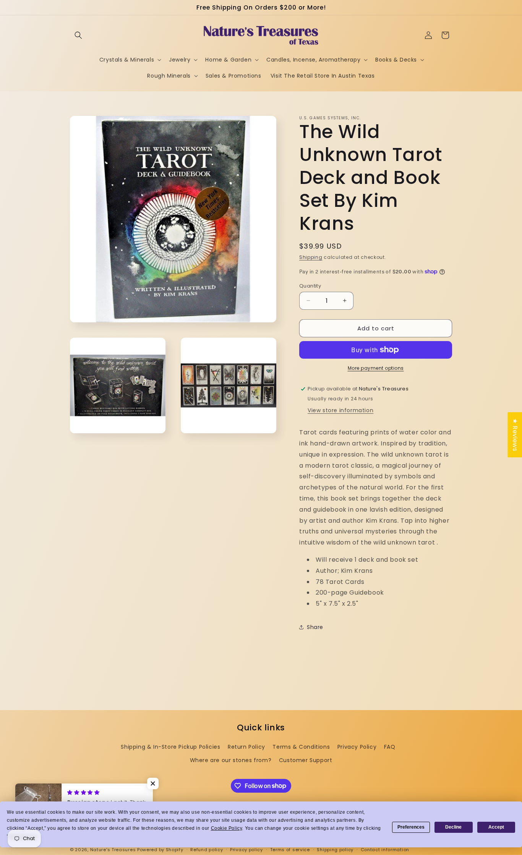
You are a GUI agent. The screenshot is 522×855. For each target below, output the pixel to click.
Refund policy (206, 849)
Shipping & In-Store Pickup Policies (170, 747)
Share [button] (315, 627)
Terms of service (290, 849)
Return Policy (246, 747)
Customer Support (305, 760)
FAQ (390, 747)
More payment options (376, 368)
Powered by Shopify (160, 850)
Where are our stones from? (231, 760)
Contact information (385, 849)
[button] (78, 35)
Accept (496, 827)
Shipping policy (335, 849)
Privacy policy (246, 849)
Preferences (411, 827)
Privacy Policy (356, 747)
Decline (453, 827)
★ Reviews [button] (515, 434)
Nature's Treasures (113, 850)
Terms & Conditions (301, 747)
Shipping (311, 257)
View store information (340, 410)
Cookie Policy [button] (226, 828)
